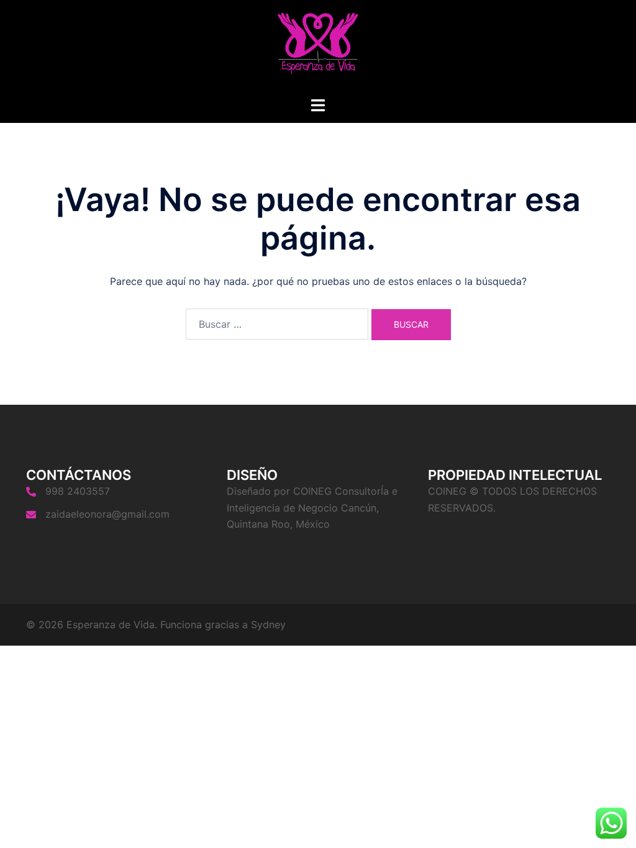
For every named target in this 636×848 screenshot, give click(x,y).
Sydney (268, 624)
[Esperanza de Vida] (317, 47)
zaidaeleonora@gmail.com (107, 514)
